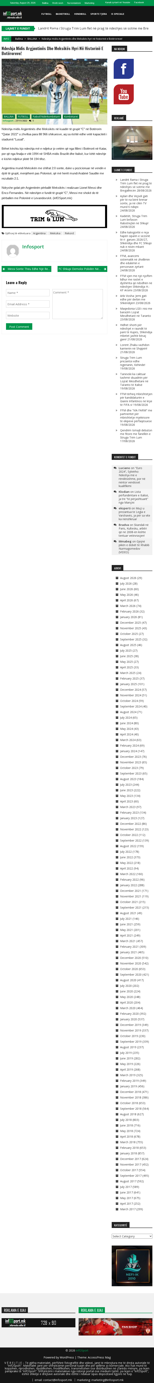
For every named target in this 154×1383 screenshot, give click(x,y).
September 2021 (131, 907)
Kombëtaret (71, 116)
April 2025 (126, 667)
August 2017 (128, 1181)
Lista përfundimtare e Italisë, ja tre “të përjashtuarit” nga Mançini (134, 497)
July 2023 (126, 784)
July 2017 (126, 1187)
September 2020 (131, 974)
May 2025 (126, 662)
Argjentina (39, 233)
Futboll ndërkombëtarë (46, 116)
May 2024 (126, 729)
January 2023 (128, 818)
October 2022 (129, 835)
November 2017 (130, 1164)
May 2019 (126, 1064)
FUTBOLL (46, 13)
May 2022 (126, 863)
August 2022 (128, 846)
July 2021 (126, 919)
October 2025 (129, 634)
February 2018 (129, 1148)
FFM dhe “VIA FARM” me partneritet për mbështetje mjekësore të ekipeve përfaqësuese (136, 415)
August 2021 (128, 913)
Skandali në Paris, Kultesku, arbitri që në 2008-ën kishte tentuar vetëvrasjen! (134, 530)
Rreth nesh (57, 3)
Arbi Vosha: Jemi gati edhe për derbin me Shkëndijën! (133, 299)
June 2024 (126, 723)
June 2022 (126, 857)
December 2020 (130, 958)
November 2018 (130, 1097)
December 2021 (130, 891)
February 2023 (129, 812)
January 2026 (128, 617)
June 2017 (126, 1192)
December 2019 (130, 1025)
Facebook (139, 2)
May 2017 (126, 1198)
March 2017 (128, 1209)
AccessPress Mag (99, 1357)
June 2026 (126, 589)
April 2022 (126, 868)
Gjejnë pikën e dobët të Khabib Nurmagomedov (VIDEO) (134, 546)
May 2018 (126, 1131)
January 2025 (128, 684)
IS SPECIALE (117, 13)
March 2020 (128, 1008)
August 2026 (128, 578)
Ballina (45, 3)
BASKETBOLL (63, 13)
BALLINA (32, 39)
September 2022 (131, 840)
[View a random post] (148, 45)
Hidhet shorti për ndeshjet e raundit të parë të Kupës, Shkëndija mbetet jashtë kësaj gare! (136, 332)
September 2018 (131, 1108)
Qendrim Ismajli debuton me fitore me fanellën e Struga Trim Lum (136, 433)
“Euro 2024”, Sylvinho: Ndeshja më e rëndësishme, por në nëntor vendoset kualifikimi (132, 477)
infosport (8, 120)
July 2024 (126, 717)
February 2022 (129, 879)
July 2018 (126, 1120)
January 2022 (128, 885)
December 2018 (130, 1092)
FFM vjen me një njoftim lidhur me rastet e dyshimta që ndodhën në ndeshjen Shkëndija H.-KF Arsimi (136, 283)
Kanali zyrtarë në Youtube (117, 2)
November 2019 (130, 1030)
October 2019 (129, 1036)
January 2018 (128, 1153)
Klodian (124, 492)
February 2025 (129, 678)
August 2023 (128, 779)
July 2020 (126, 986)
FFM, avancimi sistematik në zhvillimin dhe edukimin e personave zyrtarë (135, 261)
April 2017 (126, 1203)
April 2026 (126, 600)
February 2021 (129, 946)
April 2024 (126, 734)
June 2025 (126, 656)
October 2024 (129, 701)
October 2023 (129, 768)
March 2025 (128, 673)
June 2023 (126, 790)
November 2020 (130, 963)
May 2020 (126, 997)
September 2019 (131, 1041)
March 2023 (128, 807)
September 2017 (131, 1176)
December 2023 (130, 757)
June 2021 (126, 924)
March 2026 (128, 606)
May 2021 (126, 930)
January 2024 (128, 751)
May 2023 (126, 796)
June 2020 (126, 991)
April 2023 (126, 801)
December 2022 (130, 824)
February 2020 (129, 1014)
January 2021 (128, 952)
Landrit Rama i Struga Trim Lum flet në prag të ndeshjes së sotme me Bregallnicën (136, 185)
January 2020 (128, 1019)
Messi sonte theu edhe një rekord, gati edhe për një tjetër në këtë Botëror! (29, 269)
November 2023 (130, 762)
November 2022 (130, 829)
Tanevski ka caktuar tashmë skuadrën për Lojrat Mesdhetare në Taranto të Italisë (134, 379)
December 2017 (130, 1159)
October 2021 (129, 902)
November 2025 (130, 628)
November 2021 (130, 896)
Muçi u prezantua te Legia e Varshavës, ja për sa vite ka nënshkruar (134, 513)
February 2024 (129, 745)
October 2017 (129, 1170)
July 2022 (126, 852)
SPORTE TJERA (98, 13)
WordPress (67, 1357)
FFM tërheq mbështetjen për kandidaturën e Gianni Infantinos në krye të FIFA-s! (136, 399)
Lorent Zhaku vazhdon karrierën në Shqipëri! (134, 346)
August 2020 (128, 980)
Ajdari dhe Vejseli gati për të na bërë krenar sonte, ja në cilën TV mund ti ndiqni (134, 201)
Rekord (69, 233)
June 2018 (126, 1125)
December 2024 (130, 690)
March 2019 (128, 1075)
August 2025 (128, 645)
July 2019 (126, 1053)
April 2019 (126, 1069)
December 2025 (130, 622)
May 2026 (126, 595)
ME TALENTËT (49, 29)
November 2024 (130, 695)
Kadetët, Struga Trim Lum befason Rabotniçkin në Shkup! (134, 219)
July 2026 (126, 583)
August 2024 (128, 712)
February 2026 (129, 611)
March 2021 (128, 941)
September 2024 (131, 706)
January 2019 (128, 1086)
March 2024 (128, 740)
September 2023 (131, 773)
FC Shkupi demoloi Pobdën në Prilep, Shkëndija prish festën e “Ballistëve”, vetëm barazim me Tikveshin (83, 269)
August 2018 (128, 1114)
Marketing (89, 3)
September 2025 (131, 639)
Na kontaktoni (74, 3)
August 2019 (128, 1047)
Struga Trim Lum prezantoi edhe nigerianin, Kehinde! (132, 361)
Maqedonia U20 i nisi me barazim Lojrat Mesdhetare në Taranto (136, 312)
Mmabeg (125, 541)
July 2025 (126, 650)
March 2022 (128, 874)
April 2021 (126, 935)
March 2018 (128, 1142)
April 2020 (126, 1002)
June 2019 (126, 1058)
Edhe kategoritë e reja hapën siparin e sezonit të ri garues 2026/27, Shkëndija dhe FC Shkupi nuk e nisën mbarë (136, 239)
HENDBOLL (80, 13)
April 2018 (126, 1136)
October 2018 (129, 1103)
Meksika (55, 233)
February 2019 (129, 1081)
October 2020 (129, 969)
